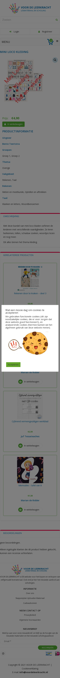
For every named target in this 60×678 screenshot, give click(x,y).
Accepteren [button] (13, 364)
